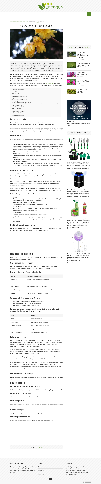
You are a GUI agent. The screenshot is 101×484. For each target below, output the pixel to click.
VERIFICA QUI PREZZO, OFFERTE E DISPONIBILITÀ (78, 168)
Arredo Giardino (57, 14)
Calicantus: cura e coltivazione (19, 95)
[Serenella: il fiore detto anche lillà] (71, 72)
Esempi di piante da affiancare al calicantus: (22, 101)
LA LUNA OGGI (70, 122)
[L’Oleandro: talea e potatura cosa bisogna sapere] (71, 80)
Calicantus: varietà (16, 93)
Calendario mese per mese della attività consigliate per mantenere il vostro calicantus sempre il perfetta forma (36, 103)
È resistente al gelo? (17, 114)
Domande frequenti (16, 108)
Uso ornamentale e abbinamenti (19, 99)
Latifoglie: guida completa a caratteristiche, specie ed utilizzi (83, 55)
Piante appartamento (29, 14)
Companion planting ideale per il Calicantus (22, 102)
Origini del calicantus (17, 92)
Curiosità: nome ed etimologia (19, 106)
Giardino (18, 14)
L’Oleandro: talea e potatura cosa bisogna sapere (83, 81)
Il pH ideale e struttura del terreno (20, 96)
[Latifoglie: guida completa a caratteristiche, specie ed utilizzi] (71, 52)
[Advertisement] (36, 242)
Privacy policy (87, 481)
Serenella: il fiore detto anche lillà (82, 73)
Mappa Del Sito (41, 470)
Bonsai (73, 14)
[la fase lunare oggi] (79, 100)
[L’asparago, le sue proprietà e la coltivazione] (71, 89)
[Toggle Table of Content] (58, 90)
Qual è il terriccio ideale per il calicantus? (21, 109)
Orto (66, 14)
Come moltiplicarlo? (17, 112)
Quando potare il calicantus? (19, 111)
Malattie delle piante (44, 14)
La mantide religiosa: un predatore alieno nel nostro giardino (83, 65)
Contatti (40, 466)
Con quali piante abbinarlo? (18, 115)
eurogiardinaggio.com (16, 21)
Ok (83, 481)
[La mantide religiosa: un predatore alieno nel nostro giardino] (71, 63)
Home (11, 14)
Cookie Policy (41, 474)
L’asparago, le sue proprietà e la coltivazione (82, 91)
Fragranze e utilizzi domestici (18, 98)
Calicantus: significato (17, 105)
